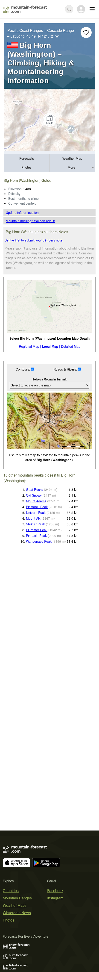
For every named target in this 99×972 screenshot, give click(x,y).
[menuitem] (27, 158)
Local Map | (51, 346)
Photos (26, 167)
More (71, 167)
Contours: (23, 369)
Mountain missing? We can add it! (30, 220)
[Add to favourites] (86, 32)
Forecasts (26, 158)
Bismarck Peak (37, 506)
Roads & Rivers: (65, 369)
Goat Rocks (34, 489)
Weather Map (72, 158)
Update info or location (22, 212)
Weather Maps (14, 905)
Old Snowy (34, 495)
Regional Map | (30, 346)
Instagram (55, 898)
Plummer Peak (36, 529)
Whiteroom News (17, 912)
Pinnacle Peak (36, 535)
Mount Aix (33, 518)
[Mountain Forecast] (25, 9)
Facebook (55, 890)
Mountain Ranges (17, 898)
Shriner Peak (35, 524)
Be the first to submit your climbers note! (34, 240)
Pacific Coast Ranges (25, 30)
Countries (11, 890)
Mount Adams (36, 501)
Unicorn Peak (36, 512)
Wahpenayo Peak (39, 541)
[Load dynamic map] (49, 120)
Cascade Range (60, 30)
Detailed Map (70, 346)
